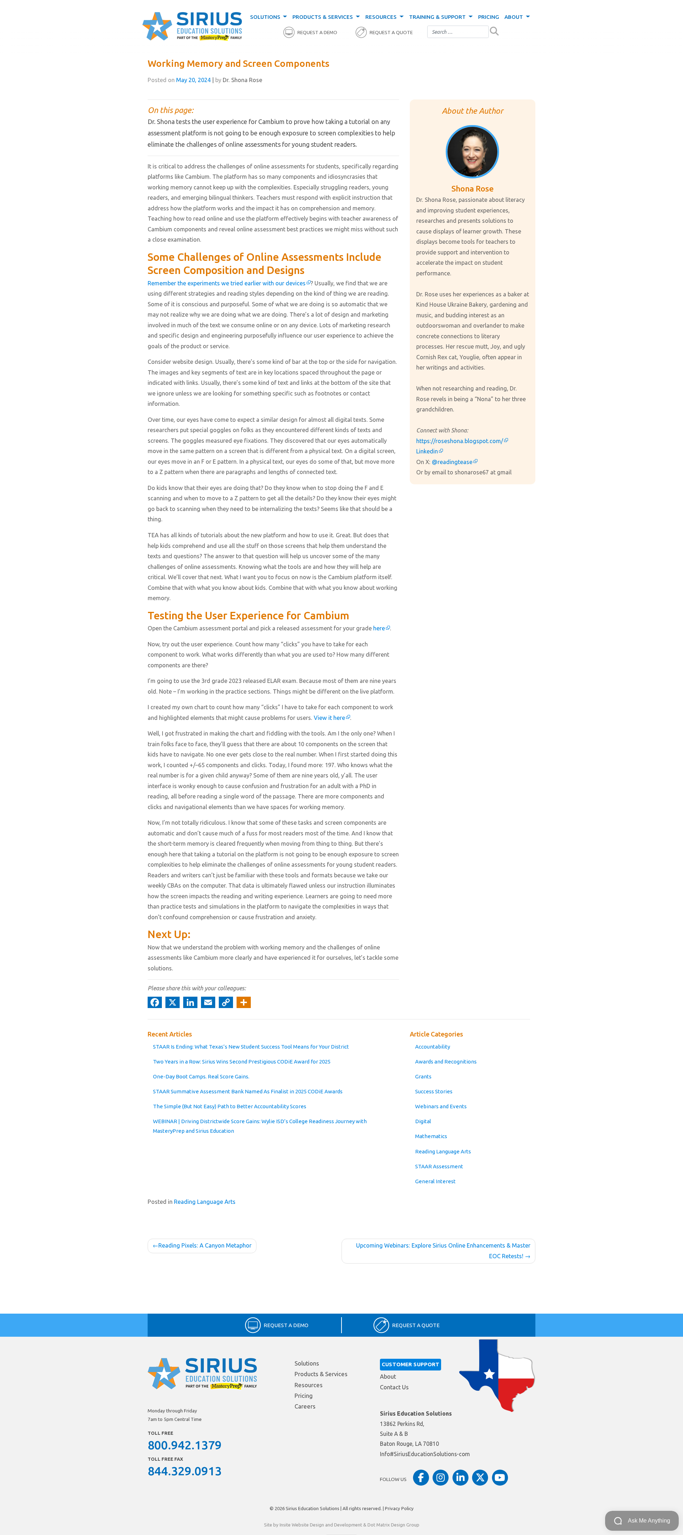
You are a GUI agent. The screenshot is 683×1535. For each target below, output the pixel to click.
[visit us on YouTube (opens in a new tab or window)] (500, 1478)
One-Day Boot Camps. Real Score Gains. (201, 1076)
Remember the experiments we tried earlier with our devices (227, 283)
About (514, 17)
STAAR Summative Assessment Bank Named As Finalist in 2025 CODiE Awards (248, 1091)
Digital (423, 1121)
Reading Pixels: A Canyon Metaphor (205, 1245)
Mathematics (431, 1136)
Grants (423, 1076)
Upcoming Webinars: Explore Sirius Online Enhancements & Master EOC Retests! (443, 1250)
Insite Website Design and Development (321, 1524)
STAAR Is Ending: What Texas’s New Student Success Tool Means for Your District (251, 1047)
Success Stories (433, 1091)
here (379, 628)
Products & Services (323, 17)
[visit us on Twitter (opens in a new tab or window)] (480, 1478)
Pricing (488, 17)
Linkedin (427, 451)
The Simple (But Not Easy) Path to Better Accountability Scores (229, 1106)
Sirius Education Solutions (312, 1508)
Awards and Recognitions (446, 1062)
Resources (381, 17)
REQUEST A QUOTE (391, 32)
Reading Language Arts (443, 1151)
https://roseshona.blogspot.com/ (459, 441)
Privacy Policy (399, 1508)
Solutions (266, 17)
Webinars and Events (441, 1106)
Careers (305, 1406)
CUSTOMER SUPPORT (410, 1364)
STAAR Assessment (439, 1166)
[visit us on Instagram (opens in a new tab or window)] (441, 1478)
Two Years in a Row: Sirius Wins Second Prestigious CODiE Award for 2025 (241, 1062)
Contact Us (394, 1387)
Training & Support (438, 17)
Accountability (432, 1047)
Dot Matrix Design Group (393, 1524)
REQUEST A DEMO (317, 32)
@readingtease (452, 462)
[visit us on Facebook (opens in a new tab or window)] (421, 1478)
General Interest (435, 1181)
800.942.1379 (185, 1444)
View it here (329, 718)
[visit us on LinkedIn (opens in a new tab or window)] (460, 1478)
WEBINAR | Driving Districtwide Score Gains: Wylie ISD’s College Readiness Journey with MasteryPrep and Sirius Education (260, 1126)
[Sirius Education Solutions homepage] (192, 26)
